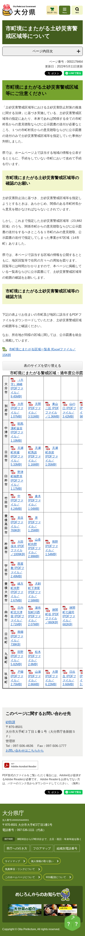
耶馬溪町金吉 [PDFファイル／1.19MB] (17, 432)
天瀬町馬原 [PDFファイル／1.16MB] (34, 456)
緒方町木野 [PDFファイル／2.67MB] (17, 592)
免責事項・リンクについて (20, 869)
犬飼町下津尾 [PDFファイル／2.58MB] (34, 592)
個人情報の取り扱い (42, 861)
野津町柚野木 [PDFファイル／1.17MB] (17, 480)
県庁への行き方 (17, 848)
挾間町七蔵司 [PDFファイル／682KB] (69, 616)
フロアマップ (42, 848)
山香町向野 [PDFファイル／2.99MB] (34, 548)
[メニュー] (64, 10)
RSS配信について (56, 877)
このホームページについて (20, 877)
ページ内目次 (42, 51)
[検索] (77, 10)
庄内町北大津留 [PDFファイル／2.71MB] (17, 616)
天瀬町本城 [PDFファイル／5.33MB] (17, 456)
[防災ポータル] (52, 10)
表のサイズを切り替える (42, 365)
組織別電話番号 (67, 848)
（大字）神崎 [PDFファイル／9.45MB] (17, 388)
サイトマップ (12, 861)
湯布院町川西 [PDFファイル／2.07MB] (34, 616)
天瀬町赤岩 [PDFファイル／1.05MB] (51, 456)
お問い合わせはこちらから (25, 750)
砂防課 (10, 722)
